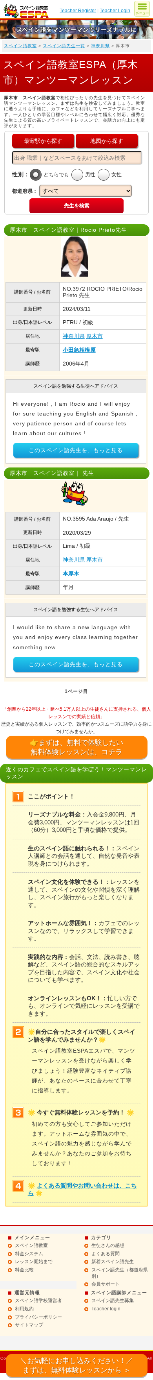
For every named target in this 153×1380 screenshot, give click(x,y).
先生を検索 (76, 206)
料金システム (29, 1253)
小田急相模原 (79, 350)
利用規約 (24, 1309)
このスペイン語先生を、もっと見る (76, 450)
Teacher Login (115, 10)
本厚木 (71, 573)
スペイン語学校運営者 (38, 1300)
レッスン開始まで (34, 1261)
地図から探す (106, 141)
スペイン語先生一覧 (64, 45)
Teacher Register (78, 10)
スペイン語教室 (20, 45)
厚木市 (94, 336)
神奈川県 (100, 45)
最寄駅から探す (43, 141)
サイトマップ (29, 1325)
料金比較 (24, 1270)
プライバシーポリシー (38, 1317)
